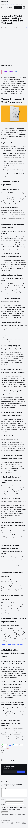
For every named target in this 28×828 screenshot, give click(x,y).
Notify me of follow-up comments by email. (14, 807)
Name (3, 799)
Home (2, 4)
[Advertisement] (14, 44)
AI (5, 4)
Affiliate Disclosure (24, 823)
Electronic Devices (6, 7)
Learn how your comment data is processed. (13, 815)
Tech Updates (11, 4)
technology (10, 760)
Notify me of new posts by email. (11, 809)
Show (16, 71)
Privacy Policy (12, 823)
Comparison (18, 4)
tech (3, 760)
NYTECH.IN (4, 1)
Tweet (10, 744)
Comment (4, 788)
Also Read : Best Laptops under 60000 (12, 644)
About (2, 822)
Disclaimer (18, 822)
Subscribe (21, 771)
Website (3, 804)
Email (3, 802)
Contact (7, 822)
